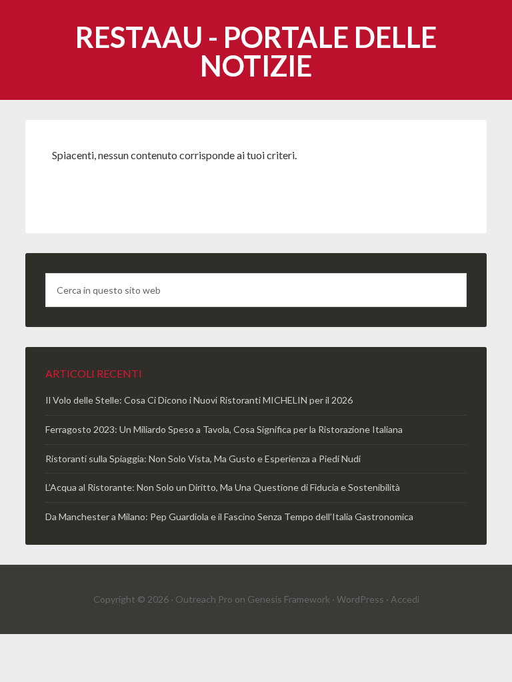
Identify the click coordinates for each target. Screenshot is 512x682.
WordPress (360, 599)
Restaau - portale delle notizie (256, 51)
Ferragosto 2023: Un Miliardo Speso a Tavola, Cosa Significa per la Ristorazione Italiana (224, 429)
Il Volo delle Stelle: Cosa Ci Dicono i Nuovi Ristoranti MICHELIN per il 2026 (199, 400)
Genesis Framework (288, 599)
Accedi (405, 599)
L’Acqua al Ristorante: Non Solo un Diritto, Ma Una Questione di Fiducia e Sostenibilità (222, 487)
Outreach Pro (204, 599)
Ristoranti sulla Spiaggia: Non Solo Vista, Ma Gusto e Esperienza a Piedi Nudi (203, 458)
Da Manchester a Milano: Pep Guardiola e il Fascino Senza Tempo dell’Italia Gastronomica (229, 516)
